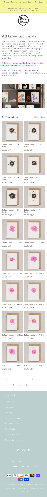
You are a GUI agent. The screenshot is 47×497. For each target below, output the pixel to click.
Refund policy (39, 484)
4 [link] (32, 380)
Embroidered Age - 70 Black (32, 178)
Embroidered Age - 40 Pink (12, 304)
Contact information (37, 488)
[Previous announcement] (4, 9)
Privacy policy (10, 488)
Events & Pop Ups (12, 418)
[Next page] (33, 385)
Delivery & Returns (12, 434)
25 (27, 385)
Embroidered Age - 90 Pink (34, 366)
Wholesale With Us (12, 424)
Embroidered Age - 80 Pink (12, 366)
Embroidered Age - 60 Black (10, 178)
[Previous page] (6, 379)
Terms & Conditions (13, 440)
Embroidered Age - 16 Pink (12, 243)
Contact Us (9, 402)
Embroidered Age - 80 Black (10, 211)
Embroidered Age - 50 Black (32, 146)
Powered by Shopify (26, 484)
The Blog (8, 413)
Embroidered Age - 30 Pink (34, 273)
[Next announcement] (42, 9)
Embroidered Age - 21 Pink (12, 273)
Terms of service (23, 488)
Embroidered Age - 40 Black (10, 146)
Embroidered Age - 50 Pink (34, 304)
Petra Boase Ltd (13, 484)
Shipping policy (25, 492)
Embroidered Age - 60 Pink (12, 335)
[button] (4, 20)
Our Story (9, 407)
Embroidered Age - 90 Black (32, 211)
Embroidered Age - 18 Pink (34, 243)
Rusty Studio (10, 429)
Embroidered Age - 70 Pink (34, 335)
